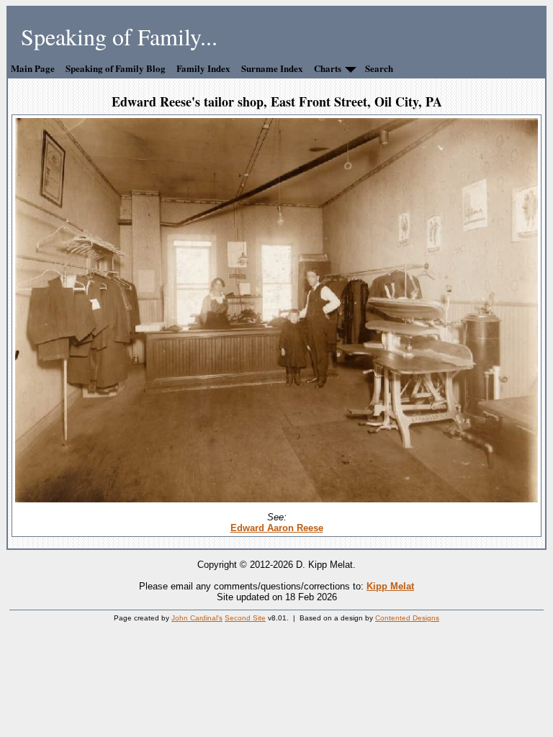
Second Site (245, 618)
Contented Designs (407, 618)
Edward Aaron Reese (276, 528)
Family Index (203, 68)
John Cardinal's (196, 618)
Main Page (33, 68)
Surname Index (272, 68)
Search (379, 68)
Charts (327, 68)
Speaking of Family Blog (116, 68)
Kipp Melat (390, 586)
